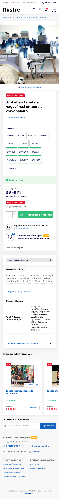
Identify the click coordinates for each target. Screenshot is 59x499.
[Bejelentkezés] (40, 9)
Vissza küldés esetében (14, 477)
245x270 (35, 143)
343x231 (35, 152)
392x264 (11, 160)
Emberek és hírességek (37, 17)
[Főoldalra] (11, 10)
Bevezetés (7, 17)
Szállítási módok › (21, 228)
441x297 (24, 160)
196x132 (43, 135)
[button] (34, 9)
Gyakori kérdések (38, 468)
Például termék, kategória (22, 23)
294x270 (23, 152)
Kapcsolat (35, 464)
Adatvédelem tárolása (13, 468)
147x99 (20, 135)
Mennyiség (9, 215)
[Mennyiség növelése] (14, 213)
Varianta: (10, 128)
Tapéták (19, 17)
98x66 (10, 135)
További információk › (16, 117)
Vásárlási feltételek (12, 464)
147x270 (32, 135)
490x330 (36, 160)
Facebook (36, 451)
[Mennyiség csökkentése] (14, 216)
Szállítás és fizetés (11, 472)
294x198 (11, 152)
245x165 (23, 143)
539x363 (11, 168)
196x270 (11, 143)
